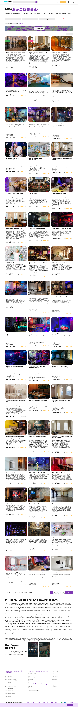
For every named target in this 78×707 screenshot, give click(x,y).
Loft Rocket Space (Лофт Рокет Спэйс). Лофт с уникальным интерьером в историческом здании (61, 124)
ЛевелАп (31, 123)
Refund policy (54, 686)
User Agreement (55, 677)
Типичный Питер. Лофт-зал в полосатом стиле (36, 504)
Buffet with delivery (32, 673)
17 (63, 592)
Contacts (53, 674)
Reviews (29, 676)
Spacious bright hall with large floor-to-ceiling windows (38, 53)
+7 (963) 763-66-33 (53, 702)
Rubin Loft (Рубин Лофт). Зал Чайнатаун (62, 472)
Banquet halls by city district (10, 679)
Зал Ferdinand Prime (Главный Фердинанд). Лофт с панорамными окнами (61, 298)
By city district (8, 677)
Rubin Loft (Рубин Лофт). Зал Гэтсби (15, 436)
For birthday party (8, 682)
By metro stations (8, 676)
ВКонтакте (33, 702)
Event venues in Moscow (9, 690)
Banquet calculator (32, 674)
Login (74, 2)
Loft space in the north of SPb (13, 89)
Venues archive (8, 696)
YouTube (38, 702)
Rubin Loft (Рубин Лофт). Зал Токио (14, 366)
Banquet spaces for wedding (10, 686)
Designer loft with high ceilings (59, 366)
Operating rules (55, 676)
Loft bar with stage (10, 503)
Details (53, 680)
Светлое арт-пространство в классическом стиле (59, 504)
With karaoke (7, 685)
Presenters (30, 686)
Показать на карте (39, 28)
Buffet (47, 2)
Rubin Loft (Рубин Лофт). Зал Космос (61, 333)
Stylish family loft (10, 262)
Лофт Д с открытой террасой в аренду (15, 52)
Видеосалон (9, 537)
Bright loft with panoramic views (14, 228)
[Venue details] (16, 43)
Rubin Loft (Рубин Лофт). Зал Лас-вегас (61, 228)
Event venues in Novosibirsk (10, 693)
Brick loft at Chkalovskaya (12, 472)
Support (57, 2)
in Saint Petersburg (25, 8)
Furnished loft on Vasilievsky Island (14, 193)
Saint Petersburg (9, 23)
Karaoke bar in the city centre (13, 158)
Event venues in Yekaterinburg (10, 692)
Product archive (55, 683)
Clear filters (21, 23)
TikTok (43, 702)
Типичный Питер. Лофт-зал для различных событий (37, 367)
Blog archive (54, 685)
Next (69, 592)
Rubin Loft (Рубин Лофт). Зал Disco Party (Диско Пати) (16, 297)
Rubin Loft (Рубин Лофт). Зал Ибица (38, 472)
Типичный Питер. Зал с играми (37, 228)
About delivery (31, 679)
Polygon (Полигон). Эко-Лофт (59, 262)
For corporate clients (32, 677)
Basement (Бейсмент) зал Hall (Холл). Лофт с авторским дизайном (38, 263)
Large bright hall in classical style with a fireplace (61, 573)
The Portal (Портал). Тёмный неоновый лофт (15, 334)
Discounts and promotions (33, 680)
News (53, 682)
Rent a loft (7, 674)
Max (47, 702)
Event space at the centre (35, 537)
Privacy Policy (54, 679)
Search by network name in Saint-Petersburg (13, 680)
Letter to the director (56, 688)
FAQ (29, 682)
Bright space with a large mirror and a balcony (61, 401)
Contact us (71, 702)
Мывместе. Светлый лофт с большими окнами (62, 159)
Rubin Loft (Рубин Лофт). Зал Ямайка (38, 400)
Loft (16, 23)
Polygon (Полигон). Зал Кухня (59, 52)
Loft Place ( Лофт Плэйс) (12, 123)
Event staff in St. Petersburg (37, 684)
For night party (8, 683)
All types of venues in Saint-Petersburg (14, 671)
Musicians (30, 689)
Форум (63, 2)
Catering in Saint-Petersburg (38, 671)
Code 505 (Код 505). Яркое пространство (35, 159)
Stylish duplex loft (56, 89)
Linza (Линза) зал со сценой (59, 193)
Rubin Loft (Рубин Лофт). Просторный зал (15, 401)
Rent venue (42, 2)
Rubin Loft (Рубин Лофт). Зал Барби (14, 572)
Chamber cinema (33, 193)
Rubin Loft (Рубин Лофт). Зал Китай (37, 436)
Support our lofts (8, 698)
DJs (29, 687)
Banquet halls (52, 2)
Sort (64, 33)
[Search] (36, 2)
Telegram (27, 702)
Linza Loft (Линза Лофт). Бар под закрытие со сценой (37, 573)
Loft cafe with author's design (59, 537)
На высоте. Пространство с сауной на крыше (38, 89)
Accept (70, 704)
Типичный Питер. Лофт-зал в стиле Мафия (38, 334)
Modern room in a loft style (35, 296)
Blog (53, 673)
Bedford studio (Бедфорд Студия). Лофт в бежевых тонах (62, 437)
